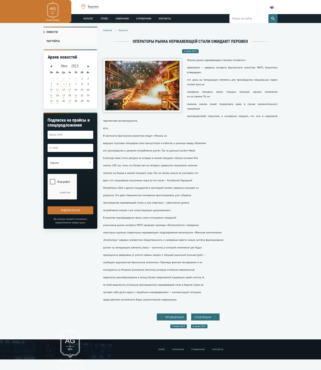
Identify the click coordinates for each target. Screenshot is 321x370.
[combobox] (93, 7)
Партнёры (53, 41)
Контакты (165, 18)
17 (51, 95)
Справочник (143, 18)
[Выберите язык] (274, 7)
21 (75, 95)
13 (69, 89)
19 (63, 95)
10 (51, 89)
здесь (82, 222)
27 (69, 100)
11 (57, 89)
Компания (122, 18)
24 (51, 100)
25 (57, 100)
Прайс (104, 18)
